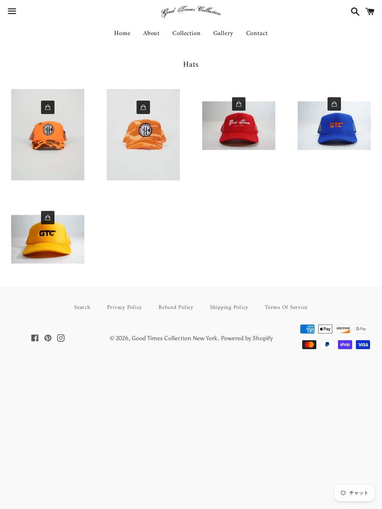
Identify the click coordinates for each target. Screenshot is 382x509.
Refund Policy (176, 308)
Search (82, 308)
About (151, 33)
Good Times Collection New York (174, 338)
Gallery (223, 33)
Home (122, 33)
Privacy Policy (125, 308)
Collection (186, 33)
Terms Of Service (286, 308)
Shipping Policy (229, 308)
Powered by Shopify (247, 338)
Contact (257, 33)
